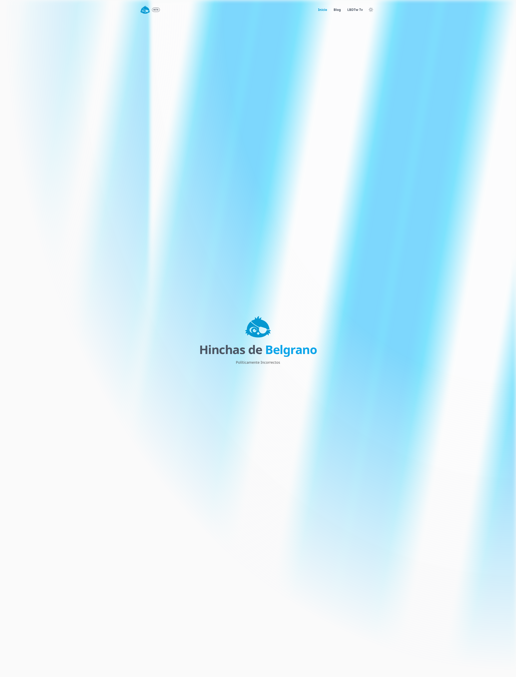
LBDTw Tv (355, 9)
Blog (337, 9)
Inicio (322, 9)
